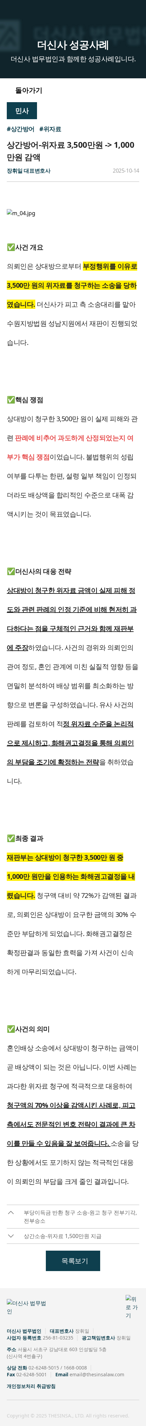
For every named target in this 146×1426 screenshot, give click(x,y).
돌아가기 (28, 90)
